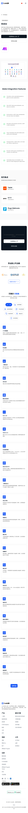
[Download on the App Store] (6, 784)
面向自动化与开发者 (20, 716)
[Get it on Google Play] (14, 784)
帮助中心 (4, 743)
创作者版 (17, 724)
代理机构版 (17, 719)
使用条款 (4, 758)
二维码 (3, 716)
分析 (3, 730)
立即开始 (14, 686)
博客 (3, 740)
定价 (3, 733)
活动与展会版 (18, 727)
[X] (8, 778)
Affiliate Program (6, 748)
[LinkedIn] (10, 778)
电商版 (16, 721)
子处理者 (4, 774)
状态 (14, 805)
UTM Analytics (5, 724)
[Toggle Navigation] (25, 3)
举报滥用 (4, 764)
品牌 (16, 743)
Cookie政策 (4, 761)
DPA (3, 771)
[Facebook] (2, 778)
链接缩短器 (4, 719)
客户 (3, 745)
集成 (3, 727)
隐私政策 (4, 756)
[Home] (5, 3)
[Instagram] (5, 778)
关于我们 (17, 740)
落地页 (3, 721)
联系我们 (17, 745)
